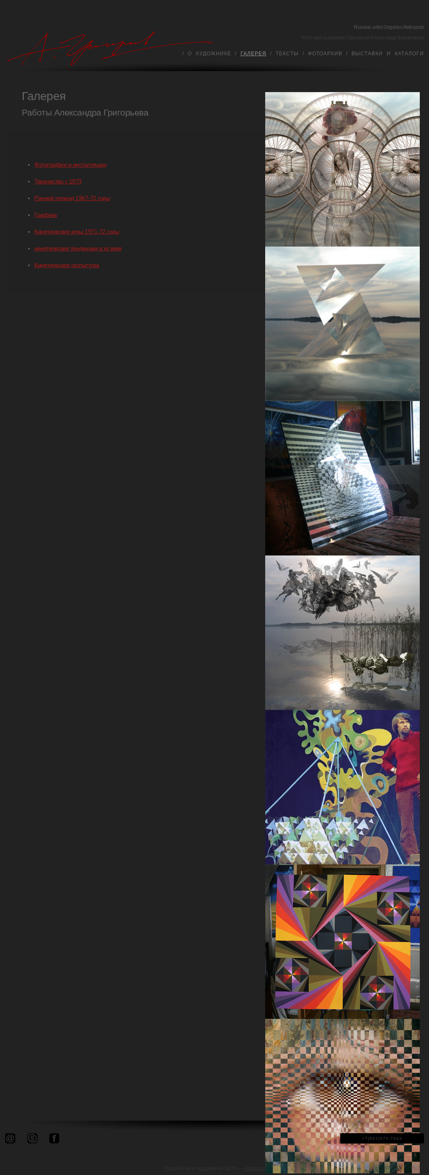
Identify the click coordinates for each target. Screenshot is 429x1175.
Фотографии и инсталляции (70, 164)
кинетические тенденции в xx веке (77, 248)
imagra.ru (255, 1168)
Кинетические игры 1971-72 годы (76, 231)
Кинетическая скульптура (66, 265)
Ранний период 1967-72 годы (72, 198)
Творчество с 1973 (58, 181)
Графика (45, 214)
